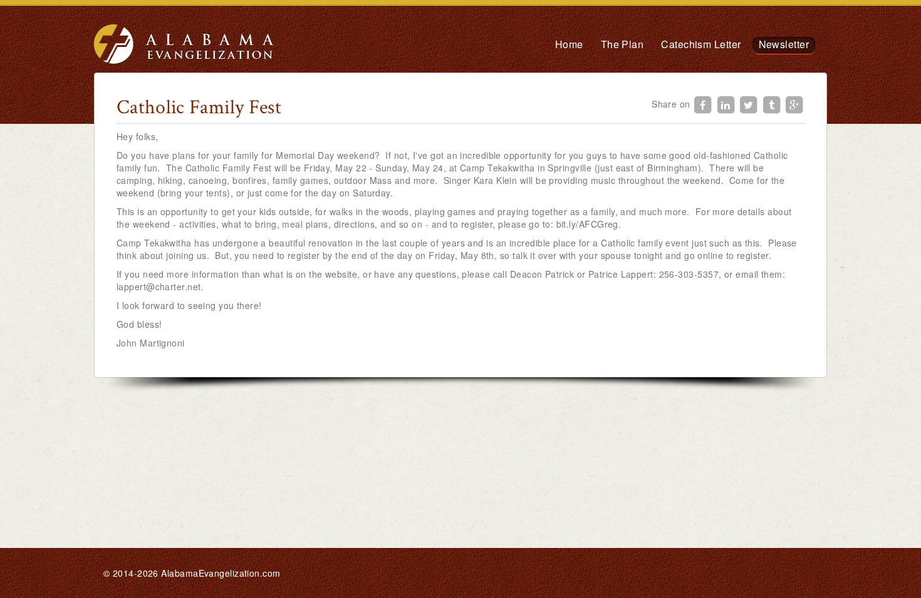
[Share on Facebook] (704, 103)
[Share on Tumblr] (773, 103)
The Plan (622, 44)
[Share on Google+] (794, 103)
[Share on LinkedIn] (727, 103)
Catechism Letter (701, 44)
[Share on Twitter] (750, 103)
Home (569, 44)
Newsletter (784, 44)
